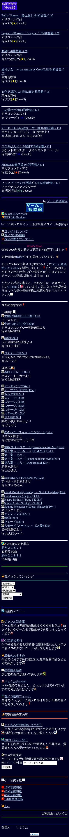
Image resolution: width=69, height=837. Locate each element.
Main (24, 213)
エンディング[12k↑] (17, 514)
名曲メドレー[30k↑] (17, 371)
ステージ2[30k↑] (14, 401)
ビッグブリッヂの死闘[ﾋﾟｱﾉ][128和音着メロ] (30, 182)
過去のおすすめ (14, 655)
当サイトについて (16, 231)
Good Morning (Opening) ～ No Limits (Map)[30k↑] (35, 492)
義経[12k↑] (11, 517)
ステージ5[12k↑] (14, 413)
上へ (7, 806)
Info (13, 217)
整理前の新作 (13, 670)
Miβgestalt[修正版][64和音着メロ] (22, 164)
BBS (7, 217)
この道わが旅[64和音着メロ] (20, 109)
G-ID (10, 762)
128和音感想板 (13, 799)
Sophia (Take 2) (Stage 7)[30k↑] (23, 503)
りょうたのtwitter (15, 681)
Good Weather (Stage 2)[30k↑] (22, 496)
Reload (8, 213)
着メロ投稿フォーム (17, 696)
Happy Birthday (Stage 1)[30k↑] (23, 499)
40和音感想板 (13, 791)
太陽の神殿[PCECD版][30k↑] (22, 316)
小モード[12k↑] (14, 521)
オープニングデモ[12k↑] (20, 390)
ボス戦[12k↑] (12, 417)
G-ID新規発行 (13, 640)
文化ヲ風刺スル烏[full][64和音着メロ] (25, 91)
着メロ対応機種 (14, 235)
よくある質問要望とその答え (23, 725)
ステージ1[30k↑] (14, 398)
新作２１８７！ (11, 547)
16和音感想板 (13, 787)
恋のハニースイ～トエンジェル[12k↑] (28, 432)
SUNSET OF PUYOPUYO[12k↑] (24, 477)
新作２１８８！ (11, 555)
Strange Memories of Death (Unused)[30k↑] (30, 506)
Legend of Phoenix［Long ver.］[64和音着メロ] (30, 33)
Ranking (21, 217)
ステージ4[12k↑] (14, 409)
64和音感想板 (13, 795)
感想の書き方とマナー (19, 239)
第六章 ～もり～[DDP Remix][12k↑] (26, 462)
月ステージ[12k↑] (15, 353)
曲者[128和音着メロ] (14, 51)
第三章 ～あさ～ (15, 454)
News (16, 213)
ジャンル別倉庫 (14, 621)
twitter (20, 256)
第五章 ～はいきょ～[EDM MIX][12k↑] (29, 451)
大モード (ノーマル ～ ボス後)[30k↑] (27, 525)
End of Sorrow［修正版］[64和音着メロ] (27, 15)
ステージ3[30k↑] (14, 405)
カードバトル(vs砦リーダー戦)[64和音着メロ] (31, 128)
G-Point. (12, 286)
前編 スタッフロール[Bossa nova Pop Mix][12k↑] (34, 447)
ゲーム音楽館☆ (57, 201)
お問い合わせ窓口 (16, 740)
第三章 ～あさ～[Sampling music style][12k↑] (32, 458)
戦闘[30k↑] (11, 338)
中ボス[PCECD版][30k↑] (19, 323)
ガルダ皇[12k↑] (14, 394)
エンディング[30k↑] (17, 386)
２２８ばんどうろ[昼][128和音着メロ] (26, 146)
